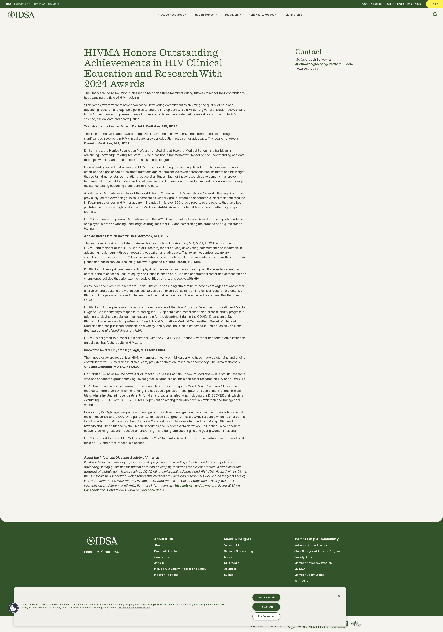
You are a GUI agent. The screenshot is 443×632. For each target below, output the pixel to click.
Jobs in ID (161, 563)
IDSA (8, 3)
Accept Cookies (266, 597)
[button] (433, 15)
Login (434, 3)
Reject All (266, 606)
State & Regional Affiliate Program (317, 551)
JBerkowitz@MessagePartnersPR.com (324, 64)
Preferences (266, 616)
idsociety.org (185, 485)
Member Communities (309, 574)
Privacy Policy (126, 607)
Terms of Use (142, 607)
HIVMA (52, 3)
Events (401, 3)
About (365, 3)
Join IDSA (301, 580)
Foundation (21, 3)
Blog (409, 3)
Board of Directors (166, 551)
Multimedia (231, 563)
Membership (293, 14)
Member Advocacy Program (313, 563)
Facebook (91, 490)
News (418, 3)
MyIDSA (299, 569)
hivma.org (208, 485)
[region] (180, 606)
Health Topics (204, 14)
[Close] (339, 596)
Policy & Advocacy (261, 14)
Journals (390, 3)
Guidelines (377, 3)
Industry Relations (166, 574)
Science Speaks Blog (238, 551)
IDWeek (38, 3)
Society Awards (304, 557)
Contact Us (161, 557)
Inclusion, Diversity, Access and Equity (180, 569)
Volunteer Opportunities (310, 545)
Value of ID (231, 545)
